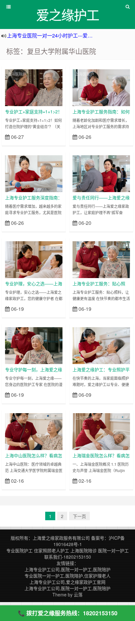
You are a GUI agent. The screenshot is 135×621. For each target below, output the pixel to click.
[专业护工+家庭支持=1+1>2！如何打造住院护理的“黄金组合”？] (33, 87)
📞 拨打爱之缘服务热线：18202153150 (67, 613)
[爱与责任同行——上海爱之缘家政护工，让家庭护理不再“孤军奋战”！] (101, 173)
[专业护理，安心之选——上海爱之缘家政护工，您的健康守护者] (33, 259)
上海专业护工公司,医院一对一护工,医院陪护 (67, 569)
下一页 (79, 516)
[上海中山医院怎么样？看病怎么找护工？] (33, 431)
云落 (78, 594)
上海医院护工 (17, 77)
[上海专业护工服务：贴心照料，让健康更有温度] (101, 259)
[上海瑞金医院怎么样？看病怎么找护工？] (101, 431)
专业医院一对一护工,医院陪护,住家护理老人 (67, 576)
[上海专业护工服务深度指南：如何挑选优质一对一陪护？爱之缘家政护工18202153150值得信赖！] (33, 173)
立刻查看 (51, 136)
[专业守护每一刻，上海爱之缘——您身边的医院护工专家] (33, 345)
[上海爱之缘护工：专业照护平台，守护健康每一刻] (101, 345)
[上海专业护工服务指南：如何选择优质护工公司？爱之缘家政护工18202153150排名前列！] (101, 87)
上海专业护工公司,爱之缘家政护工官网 (67, 582)
